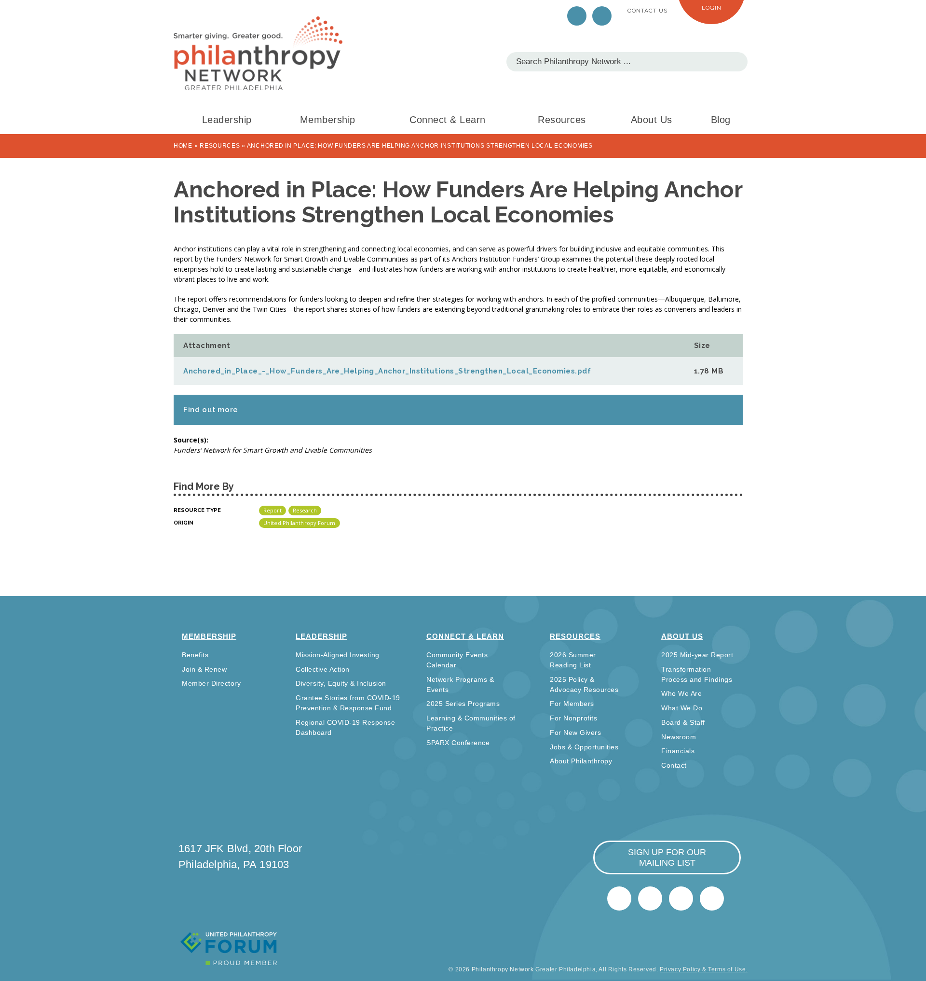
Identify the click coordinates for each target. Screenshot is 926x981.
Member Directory (211, 683)
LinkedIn (602, 16)
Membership (327, 119)
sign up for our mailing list (667, 857)
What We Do (681, 708)
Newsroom (678, 737)
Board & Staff (683, 722)
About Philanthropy (581, 761)
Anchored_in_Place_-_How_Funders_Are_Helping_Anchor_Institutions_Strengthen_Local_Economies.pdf (387, 371)
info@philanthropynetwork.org (681, 898)
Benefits (195, 655)
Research (305, 510)
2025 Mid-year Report (697, 655)
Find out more (210, 409)
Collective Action (323, 669)
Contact (674, 765)
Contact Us (647, 10)
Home (183, 145)
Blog (721, 119)
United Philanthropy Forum (299, 522)
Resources (562, 119)
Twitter (576, 16)
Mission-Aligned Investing (338, 655)
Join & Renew (204, 669)
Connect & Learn (447, 119)
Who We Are (681, 693)
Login (712, 7)
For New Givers (575, 732)
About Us (651, 119)
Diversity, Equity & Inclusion (341, 683)
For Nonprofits (573, 718)
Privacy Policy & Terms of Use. (704, 969)
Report (272, 510)
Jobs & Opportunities (584, 747)
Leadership (227, 119)
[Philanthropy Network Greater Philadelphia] (258, 53)
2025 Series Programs (463, 703)
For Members (572, 703)
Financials (677, 751)
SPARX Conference (458, 742)
